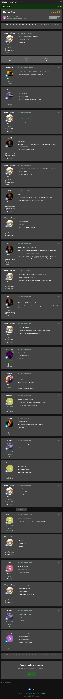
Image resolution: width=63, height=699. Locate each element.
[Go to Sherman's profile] (9, 355)
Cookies (43, 693)
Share (45, 17)
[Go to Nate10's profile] (9, 143)
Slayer (9, 90)
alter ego (9, 633)
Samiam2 (9, 67)
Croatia (9, 105)
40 (26, 24)
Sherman (9, 349)
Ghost (9, 418)
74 (10, 387)
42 (32, 24)
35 (10, 24)
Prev (6, 24)
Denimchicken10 (10, 153)
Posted (25, 33)
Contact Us (36, 693)
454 (10, 432)
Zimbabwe (9, 83)
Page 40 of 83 (56, 24)
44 (38, 24)
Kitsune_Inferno (11, 50)
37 (16, 24)
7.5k (10, 363)
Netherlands (9, 411)
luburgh (9, 373)
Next (45, 24)
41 (29, 24)
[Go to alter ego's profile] (9, 638)
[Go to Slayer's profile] (9, 95)
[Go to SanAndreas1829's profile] (4, 18)
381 (10, 81)
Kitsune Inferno (9, 33)
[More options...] (58, 33)
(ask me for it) (10, 157)
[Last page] (49, 25)
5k (10, 152)
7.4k (10, 47)
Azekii (10, 365)
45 (41, 24)
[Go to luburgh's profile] (9, 379)
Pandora (9, 395)
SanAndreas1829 (14, 16)
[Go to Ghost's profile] (9, 423)
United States (9, 52)
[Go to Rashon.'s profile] (9, 568)
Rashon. (9, 562)
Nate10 (9, 138)
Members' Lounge (22, 18)
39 (23, 24)
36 (13, 24)
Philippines (9, 648)
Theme (20, 693)
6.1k (10, 576)
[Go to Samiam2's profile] (9, 73)
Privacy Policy (28, 693)
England (9, 433)
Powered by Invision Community (31, 696)
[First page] (3, 25)
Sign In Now (31, 674)
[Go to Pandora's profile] (9, 401)
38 (20, 24)
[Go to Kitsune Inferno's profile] (9, 39)
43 (35, 24)
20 (10, 647)
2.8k (10, 104)
